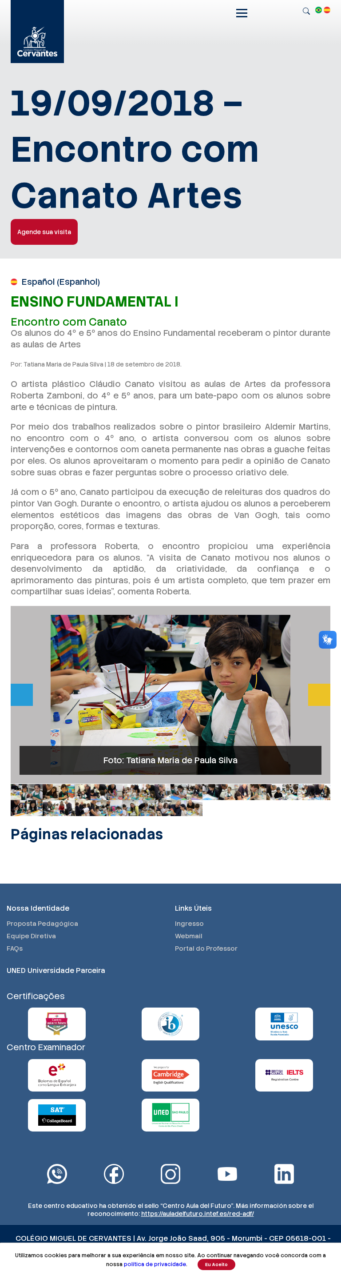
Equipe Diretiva (31, 936)
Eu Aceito (216, 1264)
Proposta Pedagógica (42, 924)
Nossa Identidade (38, 908)
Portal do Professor (206, 948)
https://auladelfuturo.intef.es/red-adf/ (197, 1214)
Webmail (188, 936)
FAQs (15, 948)
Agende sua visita (44, 232)
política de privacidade (155, 1264)
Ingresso (189, 924)
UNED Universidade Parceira (56, 970)
